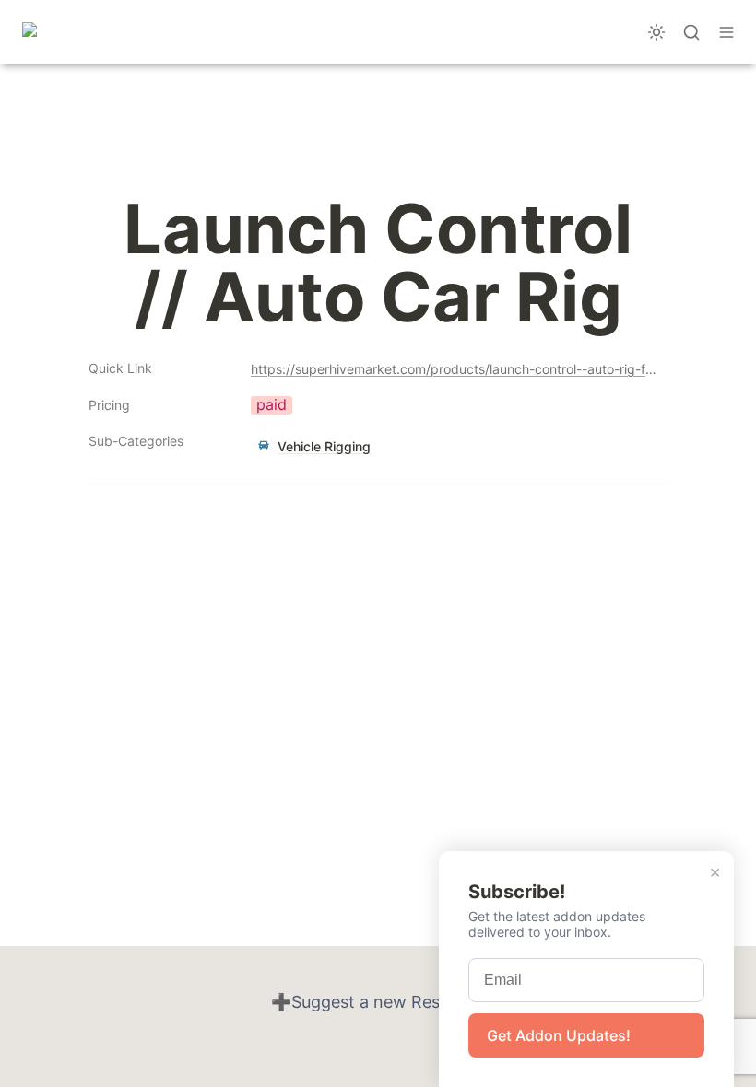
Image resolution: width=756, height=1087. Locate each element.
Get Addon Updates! (559, 1035)
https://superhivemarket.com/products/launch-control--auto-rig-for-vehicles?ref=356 (455, 369)
